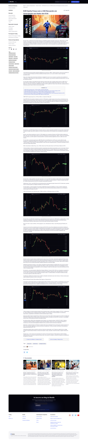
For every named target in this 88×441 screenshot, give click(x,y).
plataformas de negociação (12, 60)
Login (9, 416)
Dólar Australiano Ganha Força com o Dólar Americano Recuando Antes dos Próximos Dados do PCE (42, 90)
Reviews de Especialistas (14, 39)
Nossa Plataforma (12, 15)
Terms (10, 21)
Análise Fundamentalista (13, 31)
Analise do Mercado (12, 45)
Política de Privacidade (54, 416)
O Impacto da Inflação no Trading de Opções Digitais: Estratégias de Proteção (34, 339)
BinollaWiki (10, 20)
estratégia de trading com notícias (13, 72)
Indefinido (11, 10)
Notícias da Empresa (13, 5)
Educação (11, 13)
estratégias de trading (42, 343)
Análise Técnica (11, 26)
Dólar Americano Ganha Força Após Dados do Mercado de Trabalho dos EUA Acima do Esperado (57, 374)
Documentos (52, 414)
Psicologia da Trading (13, 33)
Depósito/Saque (39, 418)
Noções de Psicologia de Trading (14, 35)
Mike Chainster (30, 346)
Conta (37, 420)
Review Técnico (11, 43)
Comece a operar (75, 1)
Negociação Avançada (13, 24)
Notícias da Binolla (12, 7)
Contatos (24, 418)
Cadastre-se (11, 418)
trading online (11, 58)
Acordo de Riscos (53, 428)
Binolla (24, 414)
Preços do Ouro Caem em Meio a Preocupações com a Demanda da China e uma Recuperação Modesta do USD (44, 93)
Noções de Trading (12, 16)
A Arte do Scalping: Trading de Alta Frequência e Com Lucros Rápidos (56, 339)
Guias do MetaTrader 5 (13, 18)
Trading (10, 414)
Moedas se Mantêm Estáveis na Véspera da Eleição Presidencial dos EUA (30, 374)
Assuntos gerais (39, 416)
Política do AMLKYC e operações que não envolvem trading (56, 426)
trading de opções (11, 65)
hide (46, 87)
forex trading (15, 56)
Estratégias (11, 28)
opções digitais (11, 56)
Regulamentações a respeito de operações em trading (55, 423)
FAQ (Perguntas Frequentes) (41, 414)
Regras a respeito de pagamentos (56, 418)
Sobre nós (24, 416)
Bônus (37, 422)
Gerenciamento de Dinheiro (13, 37)
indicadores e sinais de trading (13, 67)
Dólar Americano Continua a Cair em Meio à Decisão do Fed (72, 373)
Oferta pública (47, 409)
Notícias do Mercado (12, 42)
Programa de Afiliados (26, 420)
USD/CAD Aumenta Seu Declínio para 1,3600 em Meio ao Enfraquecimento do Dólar (39, 91)
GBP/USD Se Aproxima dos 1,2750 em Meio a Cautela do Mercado (36, 89)
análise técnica (15, 58)
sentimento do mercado (12, 53)
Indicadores (11, 29)
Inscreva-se (38, 405)
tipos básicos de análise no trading (14, 69)
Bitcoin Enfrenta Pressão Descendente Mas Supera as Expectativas (36, 94)
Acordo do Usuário (53, 420)
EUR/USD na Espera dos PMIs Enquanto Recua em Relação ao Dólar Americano (43, 374)
